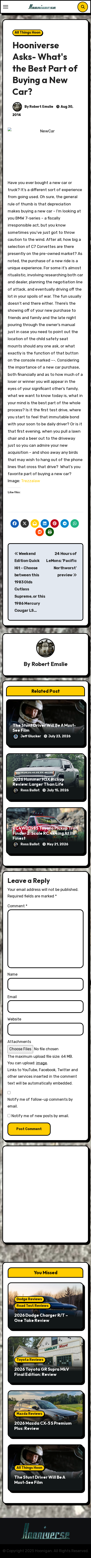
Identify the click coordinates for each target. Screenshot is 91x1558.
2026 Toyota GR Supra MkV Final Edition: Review (41, 1371)
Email (12, 997)
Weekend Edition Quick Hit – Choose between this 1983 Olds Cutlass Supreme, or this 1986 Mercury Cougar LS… (29, 582)
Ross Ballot (30, 790)
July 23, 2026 (59, 736)
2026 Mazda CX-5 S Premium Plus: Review (43, 1425)
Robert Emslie (50, 663)
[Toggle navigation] (5, 6)
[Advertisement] (45, 1195)
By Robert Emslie (38, 107)
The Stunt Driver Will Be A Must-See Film (44, 728)
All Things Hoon (27, 33)
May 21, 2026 (57, 844)
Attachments (19, 1041)
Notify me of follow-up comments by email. (40, 1102)
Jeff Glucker (31, 736)
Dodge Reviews (29, 1299)
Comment (17, 906)
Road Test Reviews (33, 1306)
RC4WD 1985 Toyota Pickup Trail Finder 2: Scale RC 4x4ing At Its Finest (45, 833)
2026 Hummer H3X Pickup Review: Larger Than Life (38, 782)
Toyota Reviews (30, 1360)
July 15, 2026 (58, 790)
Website (14, 1019)
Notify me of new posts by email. (40, 1116)
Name (12, 974)
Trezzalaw (30, 480)
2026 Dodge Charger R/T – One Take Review (41, 1317)
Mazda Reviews (29, 1414)
